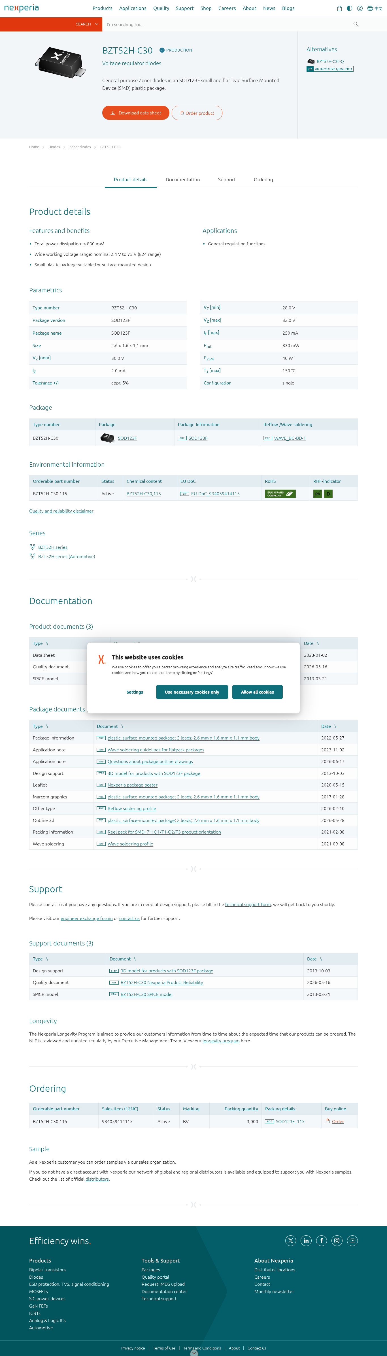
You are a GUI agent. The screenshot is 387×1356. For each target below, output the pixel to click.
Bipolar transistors (47, 1269)
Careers (227, 8)
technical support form (248, 904)
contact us (129, 918)
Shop (206, 8)
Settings (135, 691)
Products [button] (102, 8)
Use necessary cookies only (192, 691)
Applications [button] (132, 8)
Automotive (41, 1327)
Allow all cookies (257, 691)
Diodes (36, 1277)
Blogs (288, 8)
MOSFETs (38, 1291)
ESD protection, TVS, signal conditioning (69, 1284)
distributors (97, 1178)
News (269, 8)
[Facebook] (321, 1240)
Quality (161, 8)
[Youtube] (352, 1240)
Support (185, 8)
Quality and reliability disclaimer (61, 510)
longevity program (221, 1040)
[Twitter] (290, 1240)
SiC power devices (47, 1298)
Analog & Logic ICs (47, 1320)
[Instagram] (336, 1240)
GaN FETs (38, 1305)
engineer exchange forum (87, 918)
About (249, 8)
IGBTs (35, 1313)
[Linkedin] (306, 1240)
